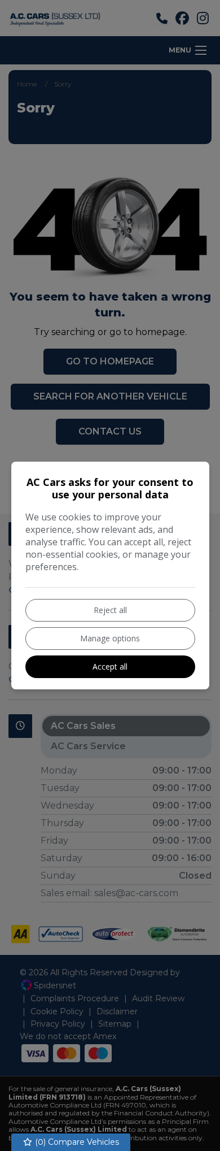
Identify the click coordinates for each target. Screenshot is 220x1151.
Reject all (110, 610)
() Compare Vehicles (76, 1142)
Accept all (110, 666)
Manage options (110, 638)
